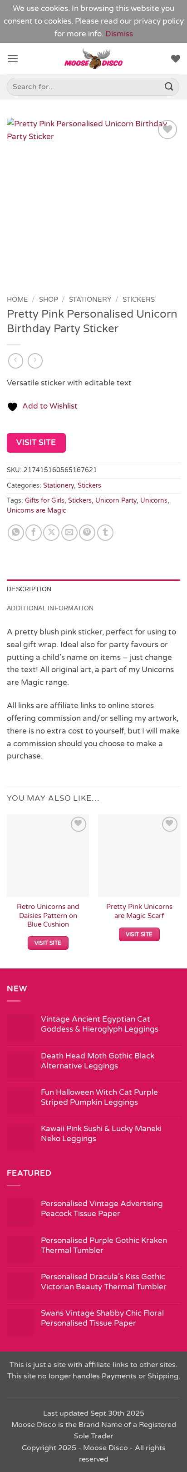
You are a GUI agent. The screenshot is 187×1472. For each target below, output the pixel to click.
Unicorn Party (116, 500)
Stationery (90, 299)
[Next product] (16, 361)
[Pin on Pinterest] (87, 532)
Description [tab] (29, 589)
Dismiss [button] (119, 34)
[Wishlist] (175, 59)
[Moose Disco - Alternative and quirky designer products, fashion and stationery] (93, 59)
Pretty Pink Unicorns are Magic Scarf (139, 911)
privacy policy (159, 21)
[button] (13, 58)
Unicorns (153, 500)
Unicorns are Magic (36, 510)
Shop (48, 299)
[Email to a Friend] (69, 532)
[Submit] (169, 87)
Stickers (139, 299)
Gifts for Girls (44, 500)
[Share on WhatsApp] (16, 532)
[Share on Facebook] (33, 532)
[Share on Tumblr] (105, 532)
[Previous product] (35, 361)
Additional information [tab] (50, 608)
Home (17, 299)
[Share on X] (51, 532)
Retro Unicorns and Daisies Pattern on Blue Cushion (48, 915)
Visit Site (36, 442)
